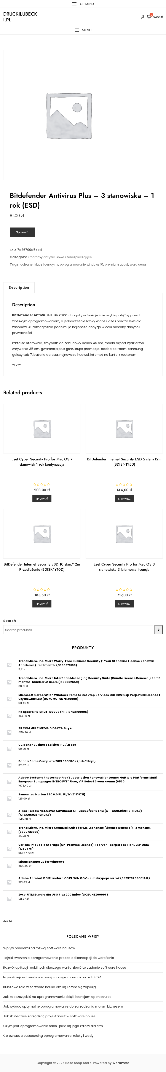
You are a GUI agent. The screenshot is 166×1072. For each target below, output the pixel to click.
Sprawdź (22, 232)
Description (19, 287)
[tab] (19, 287)
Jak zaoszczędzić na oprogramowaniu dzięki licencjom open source (57, 996)
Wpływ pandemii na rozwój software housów (39, 948)
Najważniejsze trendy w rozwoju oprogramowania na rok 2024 (52, 977)
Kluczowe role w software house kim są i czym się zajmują (49, 987)
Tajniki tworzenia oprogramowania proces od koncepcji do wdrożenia (58, 957)
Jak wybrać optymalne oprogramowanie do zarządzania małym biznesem (63, 1006)
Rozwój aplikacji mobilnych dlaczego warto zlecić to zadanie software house (64, 967)
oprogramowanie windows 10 (81, 264)
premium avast (116, 264)
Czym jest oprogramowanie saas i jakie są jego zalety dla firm (53, 1026)
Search (9, 621)
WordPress (120, 1063)
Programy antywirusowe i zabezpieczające (60, 257)
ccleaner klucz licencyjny (39, 264)
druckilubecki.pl (20, 16)
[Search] (158, 629)
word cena (138, 264)
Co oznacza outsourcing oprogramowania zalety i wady (48, 1035)
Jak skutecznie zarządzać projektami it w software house (49, 1016)
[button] (83, 30)
